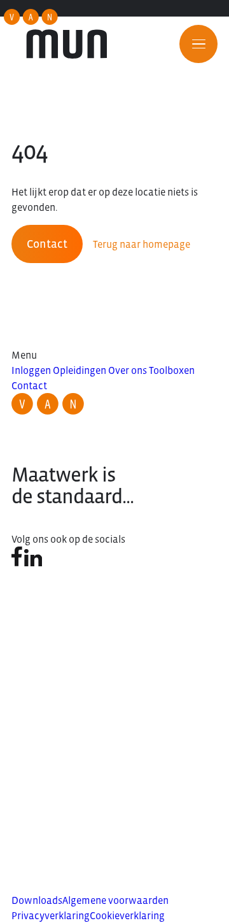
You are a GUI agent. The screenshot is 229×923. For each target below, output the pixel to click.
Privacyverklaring (50, 915)
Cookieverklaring (127, 915)
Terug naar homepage (141, 244)
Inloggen (31, 370)
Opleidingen (79, 370)
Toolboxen (172, 370)
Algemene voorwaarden (115, 900)
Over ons (127, 370)
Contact (47, 244)
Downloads (36, 900)
